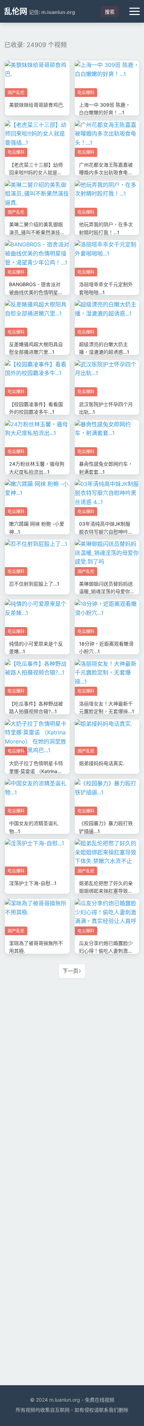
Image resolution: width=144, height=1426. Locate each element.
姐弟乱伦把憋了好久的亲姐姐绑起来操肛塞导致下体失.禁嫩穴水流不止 (106, 891)
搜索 (110, 12)
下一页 (70, 971)
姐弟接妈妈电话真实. (101, 763)
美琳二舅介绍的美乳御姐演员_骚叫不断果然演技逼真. (37, 232)
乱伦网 (15, 11)
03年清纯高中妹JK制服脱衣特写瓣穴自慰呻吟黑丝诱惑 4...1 (106, 531)
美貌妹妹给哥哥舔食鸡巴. (36, 105)
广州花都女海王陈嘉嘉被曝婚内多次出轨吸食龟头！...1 (106, 172)
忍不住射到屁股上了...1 (34, 584)
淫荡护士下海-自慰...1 (33, 883)
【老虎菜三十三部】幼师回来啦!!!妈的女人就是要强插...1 (36, 172)
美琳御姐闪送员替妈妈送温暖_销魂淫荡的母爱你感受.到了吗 (107, 591)
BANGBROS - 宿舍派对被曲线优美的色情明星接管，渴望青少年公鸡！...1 (36, 292)
